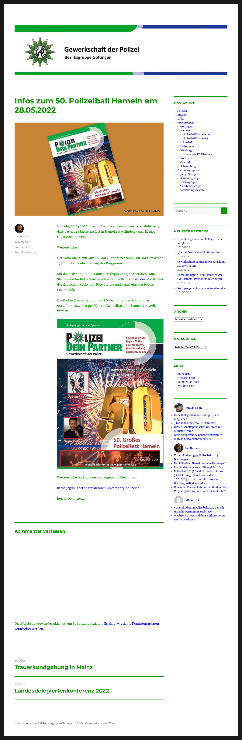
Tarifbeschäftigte (190, 186)
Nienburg (186, 150)
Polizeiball (21, 246)
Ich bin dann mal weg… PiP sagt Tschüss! (199, 467)
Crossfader (137, 279)
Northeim (186, 158)
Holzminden (187, 146)
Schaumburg (188, 166)
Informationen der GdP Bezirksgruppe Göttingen (44, 723)
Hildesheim (187, 142)
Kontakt (182, 110)
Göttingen (186, 126)
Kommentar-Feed (188, 382)
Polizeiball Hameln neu (197, 134)
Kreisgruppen (185, 122)
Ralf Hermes (22, 236)
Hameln (185, 130)
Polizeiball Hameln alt (196, 138)
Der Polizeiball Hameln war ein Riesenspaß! (200, 463)
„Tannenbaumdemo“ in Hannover (198, 252)
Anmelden (183, 374)
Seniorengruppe (190, 178)
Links (180, 118)
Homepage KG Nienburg (198, 154)
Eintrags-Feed (186, 378)
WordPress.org (186, 385)
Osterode (185, 162)
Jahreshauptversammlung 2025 (193, 439)
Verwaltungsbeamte (192, 190)
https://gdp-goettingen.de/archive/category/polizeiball (99, 488)
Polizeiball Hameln (26, 252)
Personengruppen (188, 170)
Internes (182, 114)
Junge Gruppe (188, 174)
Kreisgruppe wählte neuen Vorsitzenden (201, 288)
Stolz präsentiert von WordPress (96, 723)
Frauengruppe (188, 182)
